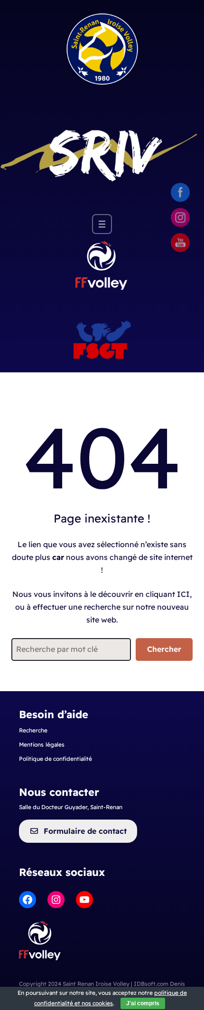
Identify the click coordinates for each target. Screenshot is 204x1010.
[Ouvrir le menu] (102, 224)
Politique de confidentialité (55, 758)
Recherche (33, 730)
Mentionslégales (42, 744)
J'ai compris (142, 1003)
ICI (183, 594)
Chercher (164, 649)
